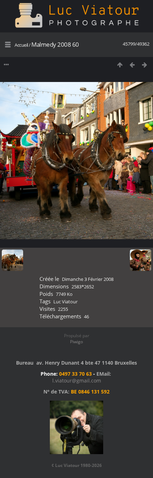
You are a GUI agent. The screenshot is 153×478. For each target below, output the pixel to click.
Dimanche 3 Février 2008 (88, 279)
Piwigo (76, 342)
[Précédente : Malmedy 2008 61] (132, 65)
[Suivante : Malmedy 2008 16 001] (144, 65)
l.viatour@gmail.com (76, 380)
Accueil (21, 45)
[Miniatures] (120, 65)
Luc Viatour (65, 301)
